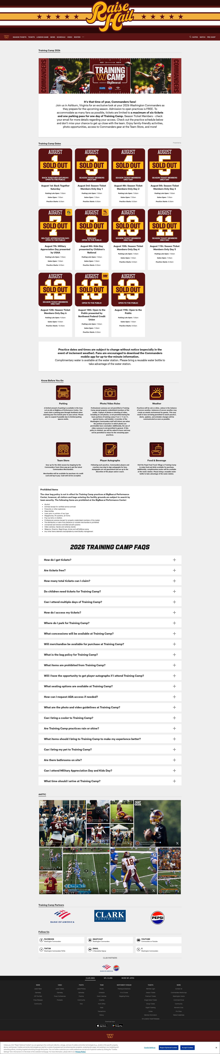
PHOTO (81, 985)
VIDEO (60, 985)
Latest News (38, 989)
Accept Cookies (187, 1048)
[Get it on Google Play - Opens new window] (117, 1027)
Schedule (101, 992)
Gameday (38, 992)
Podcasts (60, 1000)
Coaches (101, 1000)
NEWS (38, 985)
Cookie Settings (149, 1048)
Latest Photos (81, 989)
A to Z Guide (124, 992)
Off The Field (38, 996)
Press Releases (38, 1000)
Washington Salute (179, 996)
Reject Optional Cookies (168, 1048)
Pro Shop (179, 1011)
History (101, 1015)
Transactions (102, 1011)
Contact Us (178, 989)
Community (38, 1004)
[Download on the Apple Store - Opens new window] (101, 1026)
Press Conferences (60, 996)
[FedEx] (62, 918)
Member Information (150, 1015)
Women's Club (178, 1007)
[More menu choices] (83, 37)
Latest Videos (60, 989)
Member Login (150, 989)
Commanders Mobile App (179, 992)
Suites (151, 1011)
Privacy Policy (81, 1052)
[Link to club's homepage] (6, 37)
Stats (101, 1007)
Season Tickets (150, 992)
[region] (110, 1048)
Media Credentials (178, 1015)
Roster (102, 989)
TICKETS (150, 985)
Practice (81, 996)
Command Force (179, 1000)
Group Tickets (150, 1004)
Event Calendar (101, 996)
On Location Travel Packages (150, 1019)
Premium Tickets (150, 996)
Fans (81, 1004)
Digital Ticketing (150, 1007)
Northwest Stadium (124, 985)
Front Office (101, 1004)
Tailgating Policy (124, 996)
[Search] (190, 36)
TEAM (101, 985)
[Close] (216, 1047)
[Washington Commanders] (110, 1036)
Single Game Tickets (150, 1000)
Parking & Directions (124, 989)
